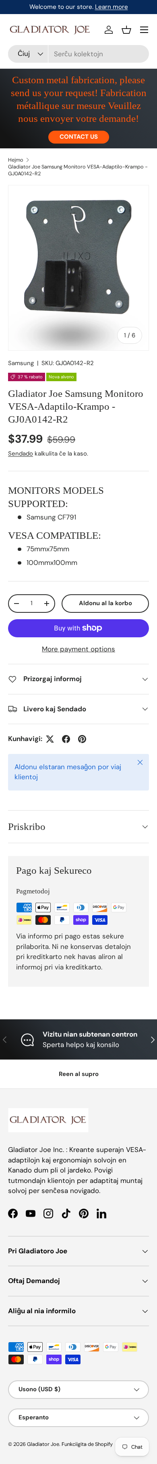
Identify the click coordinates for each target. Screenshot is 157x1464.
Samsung (21, 363)
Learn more (111, 7)
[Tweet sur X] (50, 739)
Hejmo (15, 159)
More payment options (78, 649)
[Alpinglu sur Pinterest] (82, 739)
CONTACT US (79, 137)
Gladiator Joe (43, 1444)
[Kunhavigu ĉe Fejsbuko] (66, 739)
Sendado (20, 454)
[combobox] (78, 54)
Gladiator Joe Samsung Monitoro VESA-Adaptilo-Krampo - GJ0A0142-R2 (78, 170)
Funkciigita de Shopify (87, 1444)
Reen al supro (79, 1074)
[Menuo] (144, 30)
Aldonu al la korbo (105, 603)
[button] (126, 30)
